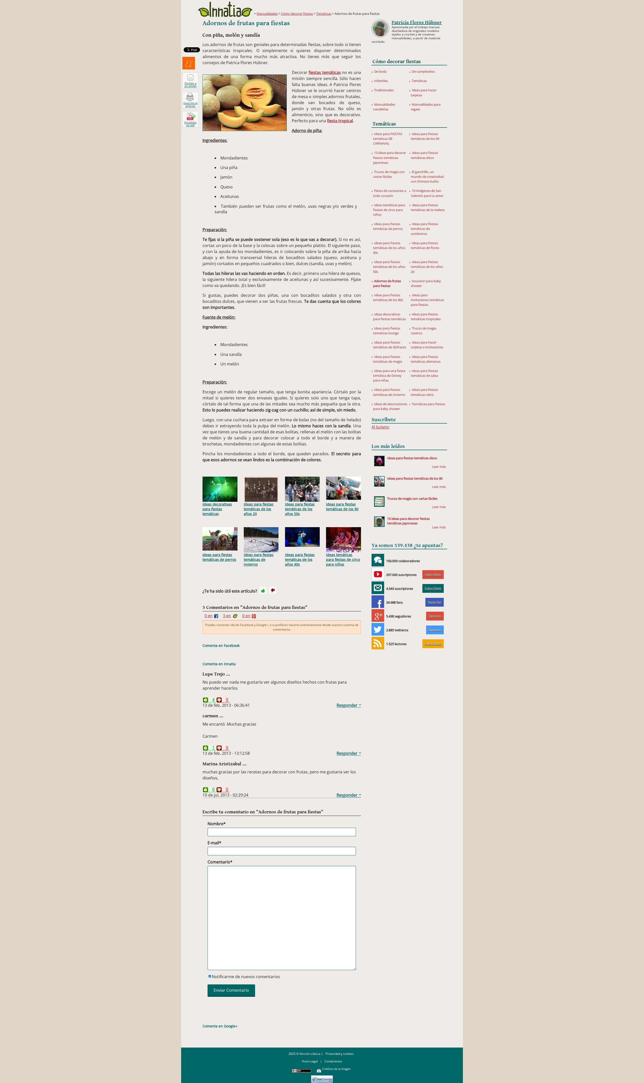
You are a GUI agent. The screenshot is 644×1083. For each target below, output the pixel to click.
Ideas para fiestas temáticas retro (424, 392)
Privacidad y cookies (340, 1054)
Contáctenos (333, 1061)
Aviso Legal (310, 1061)
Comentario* (220, 862)
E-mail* (214, 843)
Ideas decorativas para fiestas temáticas (217, 509)
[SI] (263, 590)
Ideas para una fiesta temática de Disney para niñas (389, 375)
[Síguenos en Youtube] (378, 574)
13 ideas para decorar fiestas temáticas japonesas (389, 157)
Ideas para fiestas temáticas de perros (219, 557)
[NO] (272, 590)
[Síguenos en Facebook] (378, 601)
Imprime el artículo (190, 104)
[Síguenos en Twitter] (378, 629)
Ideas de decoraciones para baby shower (390, 406)
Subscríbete (433, 574)
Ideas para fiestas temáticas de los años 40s (300, 559)
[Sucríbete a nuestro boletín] (378, 587)
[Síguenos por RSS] (378, 643)
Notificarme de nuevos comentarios (246, 976)
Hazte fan (434, 602)
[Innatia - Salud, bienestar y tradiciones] (225, 9)
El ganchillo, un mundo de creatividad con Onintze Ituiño (427, 177)
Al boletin (380, 427)
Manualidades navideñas (384, 106)
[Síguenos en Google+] (378, 615)
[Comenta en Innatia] (378, 560)
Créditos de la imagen (336, 1069)
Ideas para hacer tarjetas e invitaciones (427, 344)
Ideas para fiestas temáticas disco (424, 155)
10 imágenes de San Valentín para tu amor (427, 193)
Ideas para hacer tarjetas (423, 92)
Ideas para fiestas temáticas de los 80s (388, 297)
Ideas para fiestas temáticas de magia (387, 359)
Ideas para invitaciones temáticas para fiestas (427, 300)
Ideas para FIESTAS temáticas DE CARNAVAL (387, 139)
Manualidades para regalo (425, 106)
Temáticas (323, 13)
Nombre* (217, 823)
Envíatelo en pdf (190, 123)
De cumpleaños (423, 71)
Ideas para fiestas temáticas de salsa (424, 373)
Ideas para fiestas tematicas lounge (386, 330)
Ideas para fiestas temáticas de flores (425, 245)
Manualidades (267, 13)
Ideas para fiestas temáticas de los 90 (342, 506)
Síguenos (434, 616)
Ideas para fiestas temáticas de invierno (258, 559)
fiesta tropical (340, 120)
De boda (380, 71)
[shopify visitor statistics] (322, 1077)
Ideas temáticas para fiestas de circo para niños (343, 559)
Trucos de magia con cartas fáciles (389, 174)
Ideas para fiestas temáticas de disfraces (389, 344)
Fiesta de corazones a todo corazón (389, 193)
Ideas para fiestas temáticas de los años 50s (300, 509)
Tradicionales (384, 90)
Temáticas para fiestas (428, 404)
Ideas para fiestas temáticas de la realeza (428, 207)
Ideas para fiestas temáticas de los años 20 (258, 509)
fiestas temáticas (325, 72)
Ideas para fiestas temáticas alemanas (425, 359)
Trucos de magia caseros (423, 330)
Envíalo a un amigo (190, 84)
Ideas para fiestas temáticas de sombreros (424, 229)
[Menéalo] (188, 63)
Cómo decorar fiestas (297, 13)
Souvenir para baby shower (426, 283)
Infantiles (381, 80)
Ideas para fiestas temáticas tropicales (426, 316)
